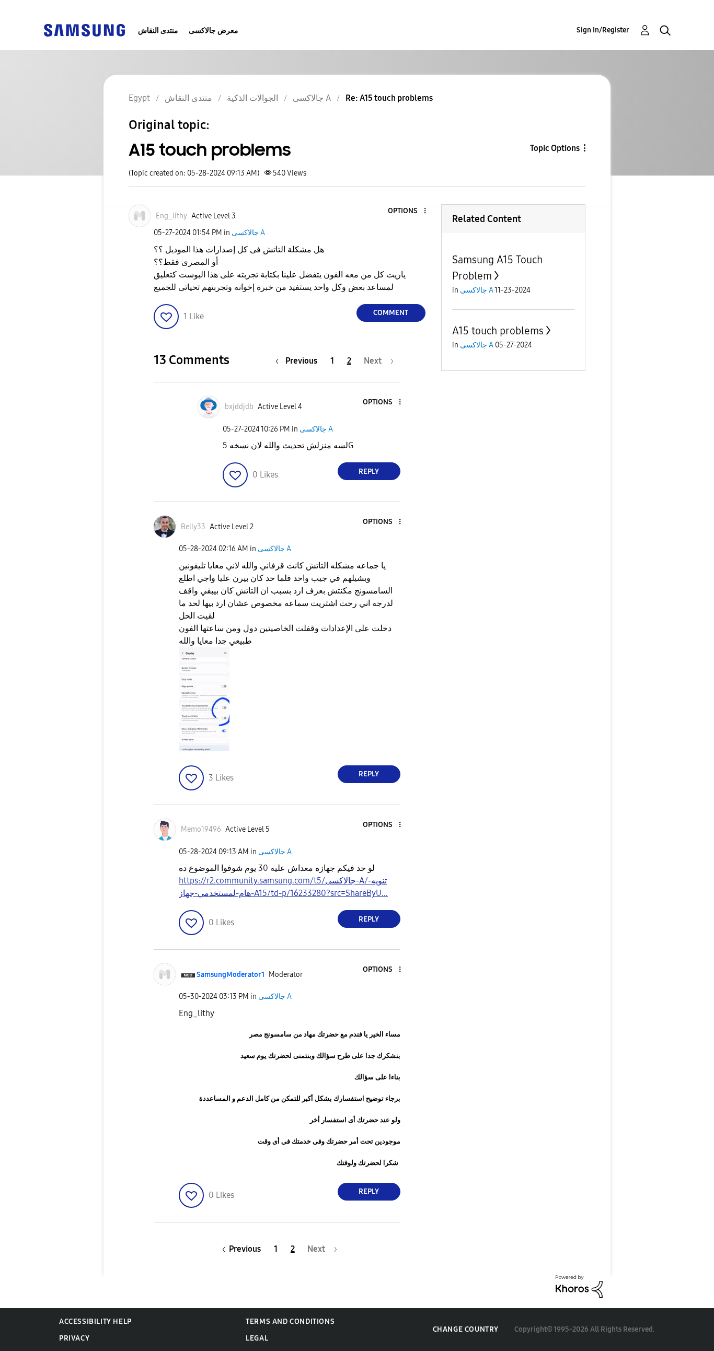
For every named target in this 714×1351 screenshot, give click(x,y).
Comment (390, 312)
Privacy (74, 1338)
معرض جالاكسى (213, 30)
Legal (257, 1338)
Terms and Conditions (290, 1321)
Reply (369, 471)
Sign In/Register (603, 30)
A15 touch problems (498, 330)
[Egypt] (84, 29)
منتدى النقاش (158, 30)
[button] (407, 211)
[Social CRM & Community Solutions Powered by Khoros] (579, 1286)
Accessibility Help (95, 1321)
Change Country (466, 1329)
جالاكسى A (248, 232)
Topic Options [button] (555, 148)
